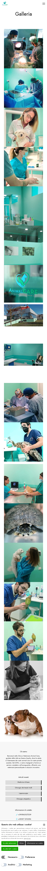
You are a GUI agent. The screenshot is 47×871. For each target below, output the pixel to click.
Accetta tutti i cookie (10, 849)
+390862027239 (24, 814)
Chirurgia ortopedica (23, 799)
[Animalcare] (5, 4)
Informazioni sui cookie (35, 843)
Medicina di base (23, 782)
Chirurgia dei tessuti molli (23, 788)
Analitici (11, 864)
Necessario (12, 857)
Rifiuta (22, 843)
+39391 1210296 (24, 819)
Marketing (27, 864)
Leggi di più (27, 838)
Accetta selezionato (9, 843)
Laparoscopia (23, 793)
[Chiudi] (44, 824)
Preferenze (30, 857)
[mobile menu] (44, 4)
